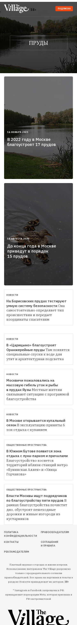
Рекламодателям (14, 551)
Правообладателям (50, 532)
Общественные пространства (26, 445)
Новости (12, 295)
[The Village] (17, 9)
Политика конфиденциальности (14, 534)
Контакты (11, 541)
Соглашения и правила (49, 543)
